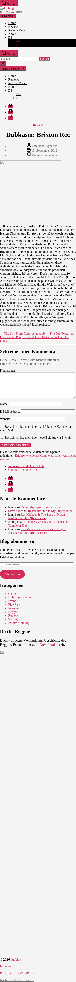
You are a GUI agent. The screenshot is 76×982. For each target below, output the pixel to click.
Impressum (7, 966)
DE (10, 37)
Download (47, 645)
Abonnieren (12, 574)
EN (18, 41)
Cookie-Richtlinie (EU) (23, 469)
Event (12, 601)
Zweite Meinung (18, 623)
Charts (12, 593)
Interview (14, 608)
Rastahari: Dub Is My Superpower (50, 511)
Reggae (13, 612)
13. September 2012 (44, 150)
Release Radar (17, 30)
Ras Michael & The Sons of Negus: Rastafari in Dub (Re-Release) (37, 516)
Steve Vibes (15, 511)
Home (12, 23)
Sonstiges (14, 619)
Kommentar (9, 370)
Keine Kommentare (44, 155)
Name (4, 404)
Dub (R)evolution (19, 597)
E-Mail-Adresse (10, 411)
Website (5, 419)
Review (38, 125)
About (12, 34)
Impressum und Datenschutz (26, 466)
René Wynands (47, 146)
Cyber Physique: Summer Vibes (41, 507)
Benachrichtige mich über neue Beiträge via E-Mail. (38, 437)
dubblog (16, 959)
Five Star (14, 604)
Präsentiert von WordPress (17, 973)
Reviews (13, 26)
